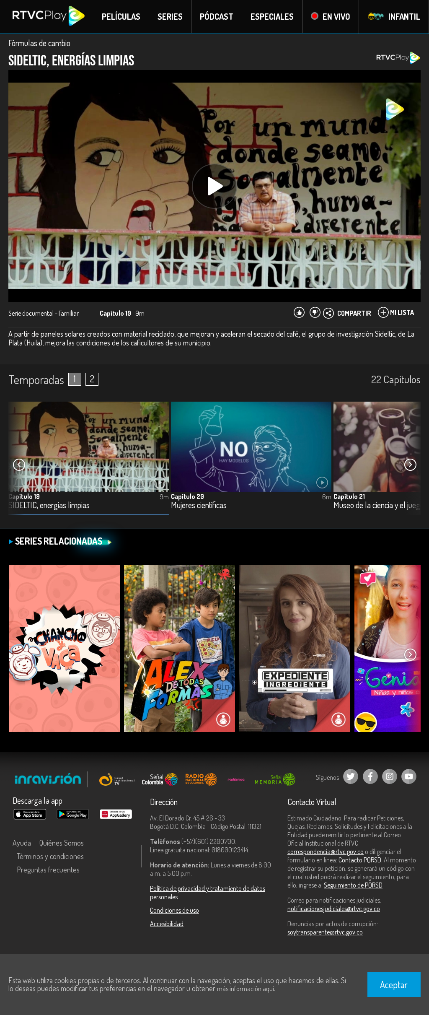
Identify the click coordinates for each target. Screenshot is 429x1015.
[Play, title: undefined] (214, 186)
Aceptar (394, 984)
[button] (410, 465)
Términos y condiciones (50, 856)
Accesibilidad (166, 923)
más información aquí (245, 988)
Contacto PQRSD (360, 860)
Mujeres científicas (199, 505)
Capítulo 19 (24, 496)
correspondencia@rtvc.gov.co (325, 851)
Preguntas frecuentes (48, 869)
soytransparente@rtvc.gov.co (325, 932)
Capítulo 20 (187, 496)
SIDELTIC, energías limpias (49, 505)
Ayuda (22, 842)
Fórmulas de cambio (39, 42)
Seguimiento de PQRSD (353, 885)
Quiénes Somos (61, 842)
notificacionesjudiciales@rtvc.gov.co (333, 908)
